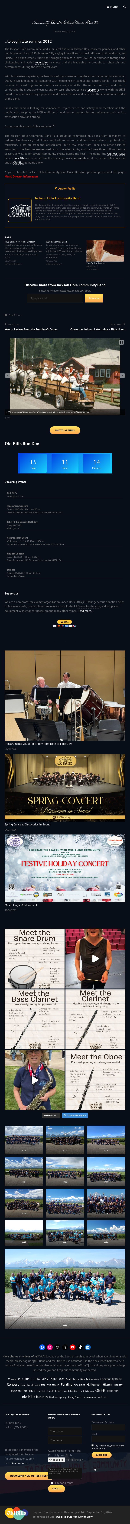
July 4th (19, 158)
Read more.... (19, 1463)
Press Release (15, 315)
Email (94, 1433)
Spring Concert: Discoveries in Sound (27, 824)
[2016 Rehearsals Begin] (66, 253)
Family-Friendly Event (30, 1384)
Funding (66, 1384)
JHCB (32, 1391)
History (107, 1384)
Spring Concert (75, 1397)
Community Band (111, 1379)
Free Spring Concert (96, 263)
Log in (95, 1469)
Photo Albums (65, 430)
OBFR (100, 1390)
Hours (65, 468)
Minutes (96, 468)
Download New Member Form (29, 1475)
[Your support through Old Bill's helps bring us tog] (95, 959)
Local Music (53, 1391)
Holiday (118, 1384)
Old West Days (116, 153)
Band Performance (89, 1379)
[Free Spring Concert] (105, 251)
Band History (72, 1379)
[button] (7, 375)
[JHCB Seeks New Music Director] (25, 253)
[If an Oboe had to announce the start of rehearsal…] (95, 1080)
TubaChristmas (90, 1397)
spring (62, 1397)
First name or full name (102, 1422)
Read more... (85, 611)
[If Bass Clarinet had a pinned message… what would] (35, 1019)
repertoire (41, 62)
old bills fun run (35, 1396)
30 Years (12, 1379)
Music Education (70, 1391)
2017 (45, 1379)
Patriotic (53, 1397)
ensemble (80, 158)
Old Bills (18, 162)
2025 (61, 1379)
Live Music (41, 1391)
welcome (102, 1397)
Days (33, 468)
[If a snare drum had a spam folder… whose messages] (35, 959)
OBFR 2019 (112, 1391)
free (43, 1384)
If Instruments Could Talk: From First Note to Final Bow (38, 744)
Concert (13, 1384)
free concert (53, 1384)
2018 (53, 1379)
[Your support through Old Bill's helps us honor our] (35, 1080)
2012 (20, 1379)
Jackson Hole (19, 1391)
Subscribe (94, 298)
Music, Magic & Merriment (21, 905)
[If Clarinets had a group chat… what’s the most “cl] (95, 1019)
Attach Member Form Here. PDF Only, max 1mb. (64, 1453)
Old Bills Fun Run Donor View (74, 1516)
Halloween (94, 1384)
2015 (27, 1379)
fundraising (79, 1384)
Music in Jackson (87, 1391)
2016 (36, 1379)
